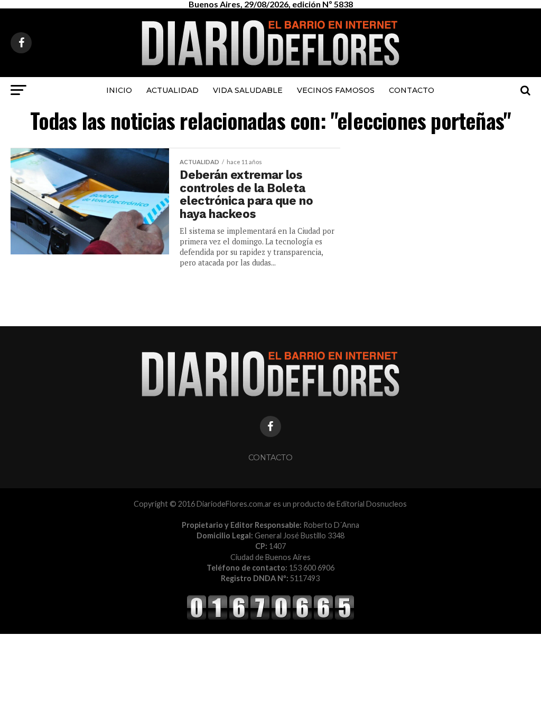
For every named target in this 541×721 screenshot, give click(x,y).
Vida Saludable (248, 90)
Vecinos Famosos (336, 90)
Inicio (119, 90)
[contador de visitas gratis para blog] (270, 617)
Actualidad (172, 90)
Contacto (411, 90)
